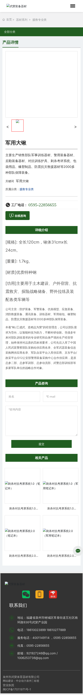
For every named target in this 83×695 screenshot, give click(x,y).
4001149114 (41, 638)
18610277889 (56, 630)
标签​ (37, 680)
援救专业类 (39, 19)
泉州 (29, 680)
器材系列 (21, 19)
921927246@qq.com (41, 653)
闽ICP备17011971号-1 (17, 689)
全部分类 (9, 31)
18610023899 (36, 630)
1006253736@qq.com (33, 658)
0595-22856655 (42, 204)
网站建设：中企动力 (14, 680)
